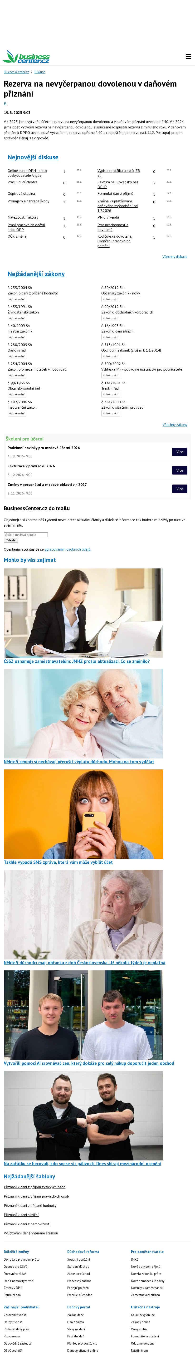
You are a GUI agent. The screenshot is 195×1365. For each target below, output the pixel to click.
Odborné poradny (142, 1343)
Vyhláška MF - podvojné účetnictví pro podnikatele (141, 369)
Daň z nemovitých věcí (19, 1281)
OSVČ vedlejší (13, 1351)
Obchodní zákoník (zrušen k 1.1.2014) (131, 350)
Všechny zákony (175, 424)
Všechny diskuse (174, 256)
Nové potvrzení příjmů (145, 1267)
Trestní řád (110, 388)
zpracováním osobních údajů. (68, 549)
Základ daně (75, 1315)
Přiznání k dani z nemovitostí (27, 1224)
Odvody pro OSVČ (15, 1267)
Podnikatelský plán (16, 1329)
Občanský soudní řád (24, 388)
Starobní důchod (78, 1267)
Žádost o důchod (78, 1274)
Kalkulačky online (143, 1315)
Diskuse (39, 72)
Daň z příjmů (75, 1322)
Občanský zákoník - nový (120, 293)
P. (5, 103)
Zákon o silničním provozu (122, 407)
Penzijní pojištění (78, 1288)
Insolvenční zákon (22, 407)
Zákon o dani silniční (117, 331)
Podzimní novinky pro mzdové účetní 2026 (44, 447)
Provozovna (12, 1336)
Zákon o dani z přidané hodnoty (33, 293)
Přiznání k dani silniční (21, 1214)
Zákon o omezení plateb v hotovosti (37, 369)
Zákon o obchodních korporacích (127, 312)
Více (179, 451)
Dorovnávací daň (15, 1274)
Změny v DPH (13, 1288)
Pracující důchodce (79, 1295)
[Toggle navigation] (188, 56)
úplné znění (17, 299)
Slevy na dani (76, 1329)
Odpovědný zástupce (18, 1343)
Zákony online (140, 1322)
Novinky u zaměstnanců (147, 1288)
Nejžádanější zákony (36, 274)
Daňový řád (17, 350)
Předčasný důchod (79, 1281)
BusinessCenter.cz (16, 72)
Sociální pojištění (78, 1259)
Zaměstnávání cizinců (145, 1295)
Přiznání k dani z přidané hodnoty (30, 1205)
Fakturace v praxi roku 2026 (31, 466)
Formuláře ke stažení (145, 1336)
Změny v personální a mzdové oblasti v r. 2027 (47, 484)
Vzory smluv (139, 1329)
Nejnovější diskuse (33, 157)
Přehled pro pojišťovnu (82, 1343)
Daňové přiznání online (82, 1351)
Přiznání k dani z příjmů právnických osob (36, 1196)
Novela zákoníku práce (146, 1274)
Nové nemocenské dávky (147, 1281)
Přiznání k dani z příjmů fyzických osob (34, 1186)
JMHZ (134, 1259)
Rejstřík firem (139, 1351)
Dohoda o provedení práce (21, 1259)
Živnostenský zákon (23, 312)
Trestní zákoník (20, 331)
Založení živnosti (15, 1315)
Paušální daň (12, 1295)
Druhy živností (13, 1322)
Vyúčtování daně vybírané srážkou (31, 1233)
